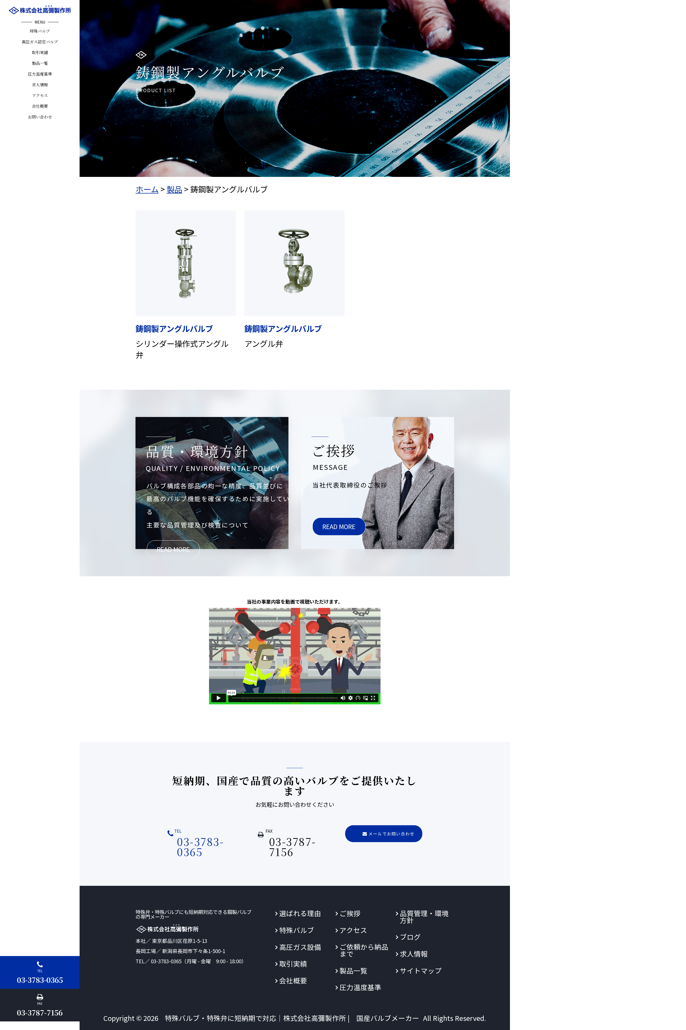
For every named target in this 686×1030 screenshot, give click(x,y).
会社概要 (40, 106)
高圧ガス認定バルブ (40, 42)
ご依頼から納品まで (364, 950)
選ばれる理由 (300, 913)
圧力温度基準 (40, 74)
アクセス (40, 95)
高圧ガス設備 (300, 947)
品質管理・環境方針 (424, 916)
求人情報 (40, 85)
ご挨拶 (350, 913)
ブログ (410, 937)
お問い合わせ (40, 117)
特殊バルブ (40, 31)
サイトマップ (421, 970)
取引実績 (40, 52)
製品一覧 (40, 63)
